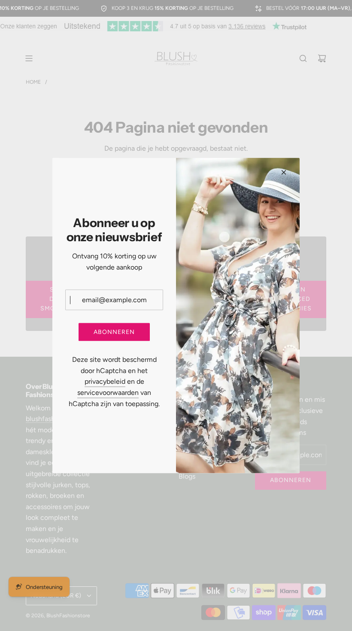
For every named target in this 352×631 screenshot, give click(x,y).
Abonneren (114, 331)
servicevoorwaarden (108, 392)
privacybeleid (105, 381)
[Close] (283, 172)
